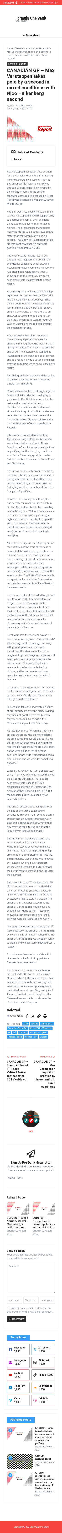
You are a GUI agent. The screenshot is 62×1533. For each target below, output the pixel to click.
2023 (25, 1023)
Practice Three (30, 1036)
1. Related (16, 159)
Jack (11, 105)
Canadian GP (47, 1023)
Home (10, 48)
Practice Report (15, 1036)
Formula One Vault (31, 17)
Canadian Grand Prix (18, 1028)
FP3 (14, 1032)
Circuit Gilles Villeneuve (41, 1028)
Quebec (43, 1036)
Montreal (23, 1032)
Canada (34, 1023)
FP (9, 1032)
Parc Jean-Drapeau (38, 1032)
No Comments (25, 105)
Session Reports (24, 48)
